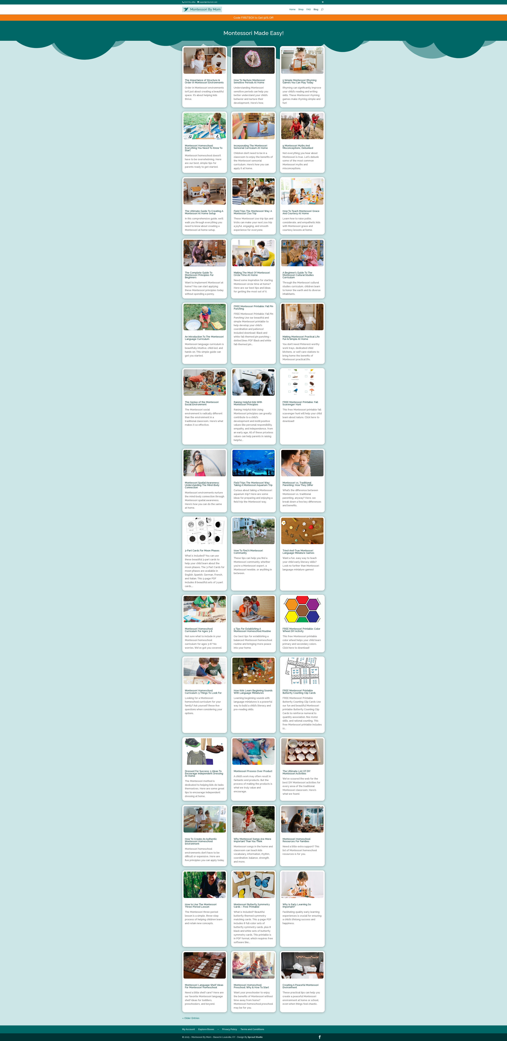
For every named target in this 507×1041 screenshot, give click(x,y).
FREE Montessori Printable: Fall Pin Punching (253, 307)
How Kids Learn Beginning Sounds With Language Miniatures (253, 691)
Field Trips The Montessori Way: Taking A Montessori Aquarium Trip (253, 483)
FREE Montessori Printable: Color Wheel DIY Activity (301, 630)
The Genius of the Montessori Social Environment (202, 403)
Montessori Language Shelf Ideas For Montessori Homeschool (204, 986)
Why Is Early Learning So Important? (297, 905)
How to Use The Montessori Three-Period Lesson (201, 905)
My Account (188, 1029)
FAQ (308, 9)
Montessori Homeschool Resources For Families (296, 840)
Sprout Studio (255, 1037)
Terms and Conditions (252, 1029)
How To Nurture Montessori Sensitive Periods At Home (249, 81)
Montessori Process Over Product (253, 771)
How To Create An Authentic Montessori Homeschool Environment (201, 841)
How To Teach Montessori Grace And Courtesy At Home (301, 212)
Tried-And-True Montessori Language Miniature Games (298, 551)
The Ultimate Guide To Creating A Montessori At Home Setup (204, 212)
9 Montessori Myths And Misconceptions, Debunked (298, 146)
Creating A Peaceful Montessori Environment (301, 986)
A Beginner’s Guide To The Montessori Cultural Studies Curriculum (298, 275)
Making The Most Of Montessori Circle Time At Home (252, 273)
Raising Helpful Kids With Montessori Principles (248, 403)
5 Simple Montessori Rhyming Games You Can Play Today (299, 81)
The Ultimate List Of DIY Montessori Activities (296, 772)
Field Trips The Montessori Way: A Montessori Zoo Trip (253, 212)
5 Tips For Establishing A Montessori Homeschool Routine (252, 630)
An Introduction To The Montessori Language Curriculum (204, 337)
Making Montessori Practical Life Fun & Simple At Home (301, 337)
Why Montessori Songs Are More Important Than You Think (252, 840)
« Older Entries (190, 1018)
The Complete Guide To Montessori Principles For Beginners (199, 275)
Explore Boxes (206, 1029)
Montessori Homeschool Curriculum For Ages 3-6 (199, 630)
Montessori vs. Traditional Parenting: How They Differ (298, 483)
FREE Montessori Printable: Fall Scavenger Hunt (300, 403)
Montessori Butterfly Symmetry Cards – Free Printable (252, 905)
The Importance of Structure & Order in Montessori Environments (204, 81)
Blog (316, 9)
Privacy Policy (229, 1029)
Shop (301, 9)
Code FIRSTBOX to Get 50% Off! (254, 17)
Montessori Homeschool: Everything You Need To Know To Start (203, 148)
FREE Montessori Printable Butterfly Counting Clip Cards (299, 691)
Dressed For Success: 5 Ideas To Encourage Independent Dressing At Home (204, 773)
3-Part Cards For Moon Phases (202, 550)
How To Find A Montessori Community (248, 551)
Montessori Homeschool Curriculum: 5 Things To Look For (203, 691)
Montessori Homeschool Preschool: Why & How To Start (251, 986)
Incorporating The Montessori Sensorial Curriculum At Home (251, 146)
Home (292, 9)
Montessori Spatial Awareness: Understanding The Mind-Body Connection (202, 485)
